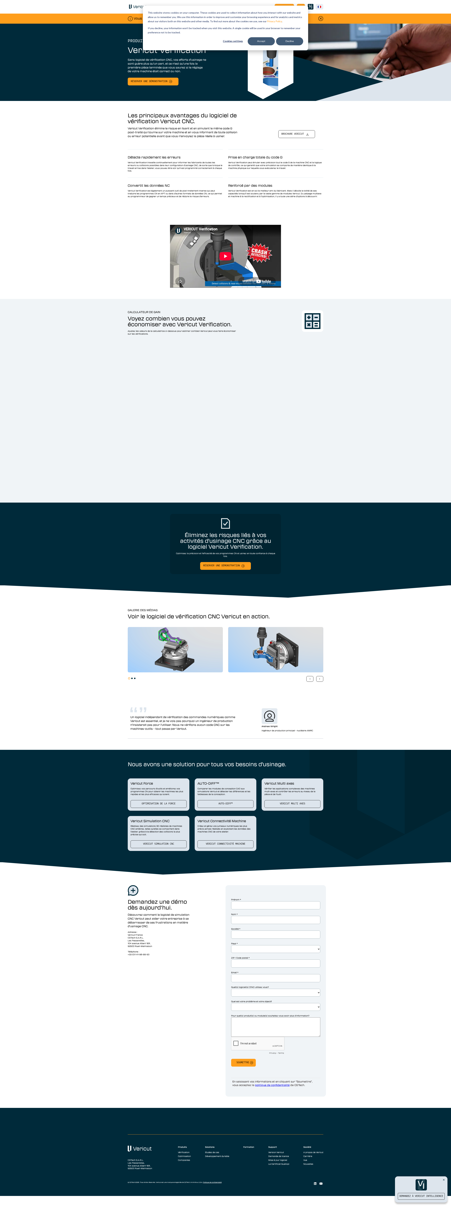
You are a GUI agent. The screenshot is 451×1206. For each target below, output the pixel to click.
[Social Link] (315, 1183)
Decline (290, 41)
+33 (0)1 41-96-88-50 (138, 954)
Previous (309, 679)
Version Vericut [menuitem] (276, 1152)
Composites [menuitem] (184, 1160)
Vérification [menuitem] (183, 1152)
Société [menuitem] (307, 1146)
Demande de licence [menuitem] (278, 1156)
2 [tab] (132, 678)
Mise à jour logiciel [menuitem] (277, 1160)
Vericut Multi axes (292, 803)
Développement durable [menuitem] (217, 1156)
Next (319, 679)
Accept (261, 41)
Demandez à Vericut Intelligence (421, 1196)
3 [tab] (134, 678)
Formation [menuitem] (248, 1146)
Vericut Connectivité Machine (225, 844)
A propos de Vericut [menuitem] (313, 1152)
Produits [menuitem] (182, 1146)
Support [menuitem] (272, 1146)
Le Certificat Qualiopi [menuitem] (278, 1163)
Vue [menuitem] (305, 1160)
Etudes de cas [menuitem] (212, 1152)
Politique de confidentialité (212, 1182)
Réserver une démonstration (149, 81)
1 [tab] (129, 678)
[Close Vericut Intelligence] (444, 1179)
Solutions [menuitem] (210, 1146)
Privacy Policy (274, 21)
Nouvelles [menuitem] (308, 1163)
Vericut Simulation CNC (158, 844)
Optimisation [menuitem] (184, 1156)
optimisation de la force (158, 803)
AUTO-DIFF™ (225, 803)
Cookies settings (233, 41)
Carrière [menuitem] (307, 1156)
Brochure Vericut (292, 134)
